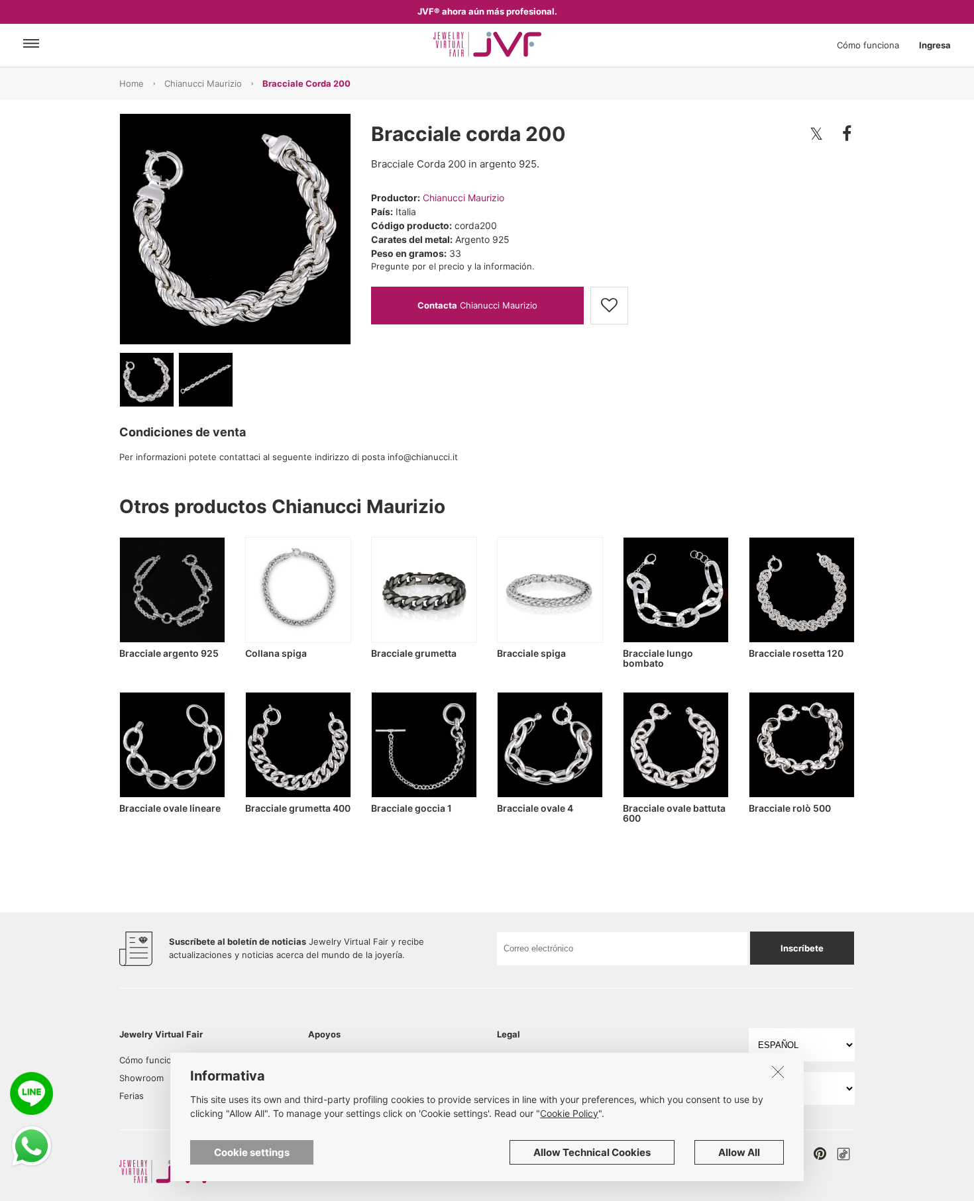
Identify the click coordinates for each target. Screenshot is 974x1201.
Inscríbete (802, 948)
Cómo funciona (868, 45)
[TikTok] (843, 1154)
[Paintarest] (820, 1153)
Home (131, 83)
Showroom (141, 1078)
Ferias (131, 1095)
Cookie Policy (569, 1113)
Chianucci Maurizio (203, 83)
